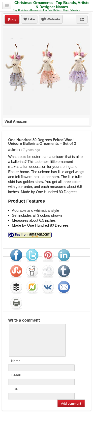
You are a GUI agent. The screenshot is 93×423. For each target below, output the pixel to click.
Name (16, 361)
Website (53, 19)
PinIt (12, 20)
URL (17, 389)
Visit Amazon (15, 121)
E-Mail (16, 375)
